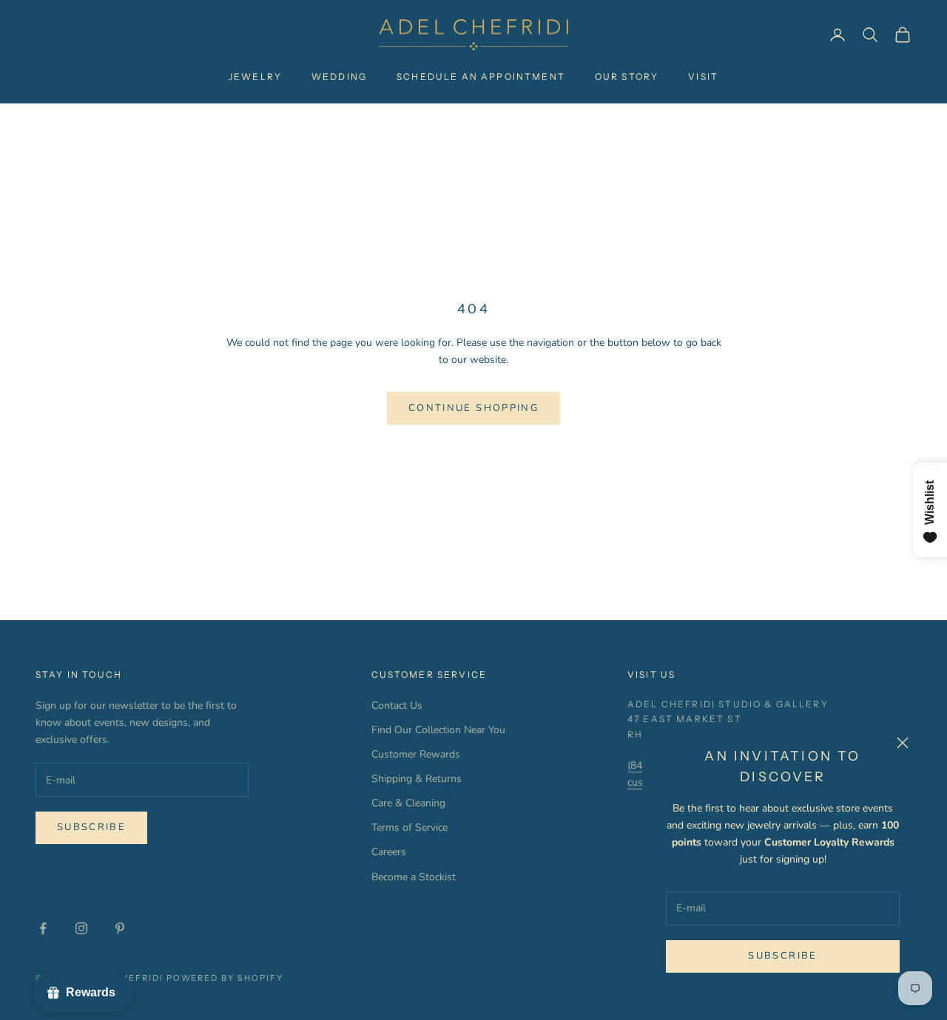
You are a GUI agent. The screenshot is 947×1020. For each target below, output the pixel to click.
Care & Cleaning (408, 803)
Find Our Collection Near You (438, 730)
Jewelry (255, 76)
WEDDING (339, 76)
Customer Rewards (415, 754)
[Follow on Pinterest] (119, 928)
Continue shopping (473, 408)
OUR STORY (626, 76)
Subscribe (782, 955)
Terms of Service (409, 827)
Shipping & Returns (416, 779)
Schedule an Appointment (481, 76)
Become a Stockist (413, 877)
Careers (388, 852)
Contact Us (396, 705)
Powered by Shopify (225, 978)
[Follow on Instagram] (81, 928)
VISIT (703, 76)
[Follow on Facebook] (43, 928)
